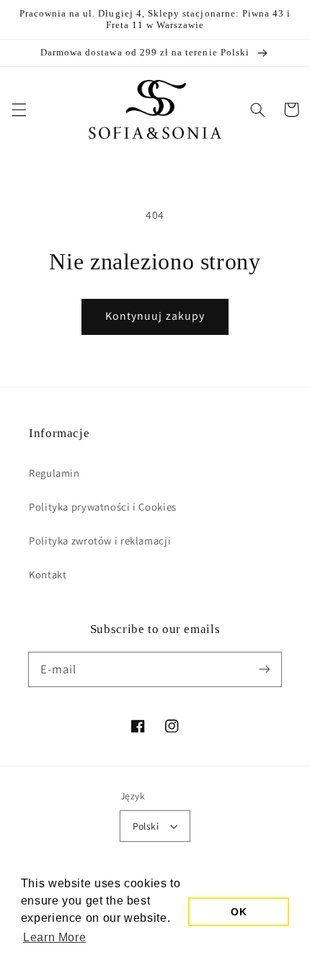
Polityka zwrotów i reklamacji (100, 540)
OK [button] (239, 912)
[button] (18, 109)
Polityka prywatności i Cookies (103, 506)
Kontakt (47, 574)
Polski (146, 826)
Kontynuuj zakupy (155, 315)
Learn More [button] (54, 937)
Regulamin (54, 473)
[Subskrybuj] (264, 669)
